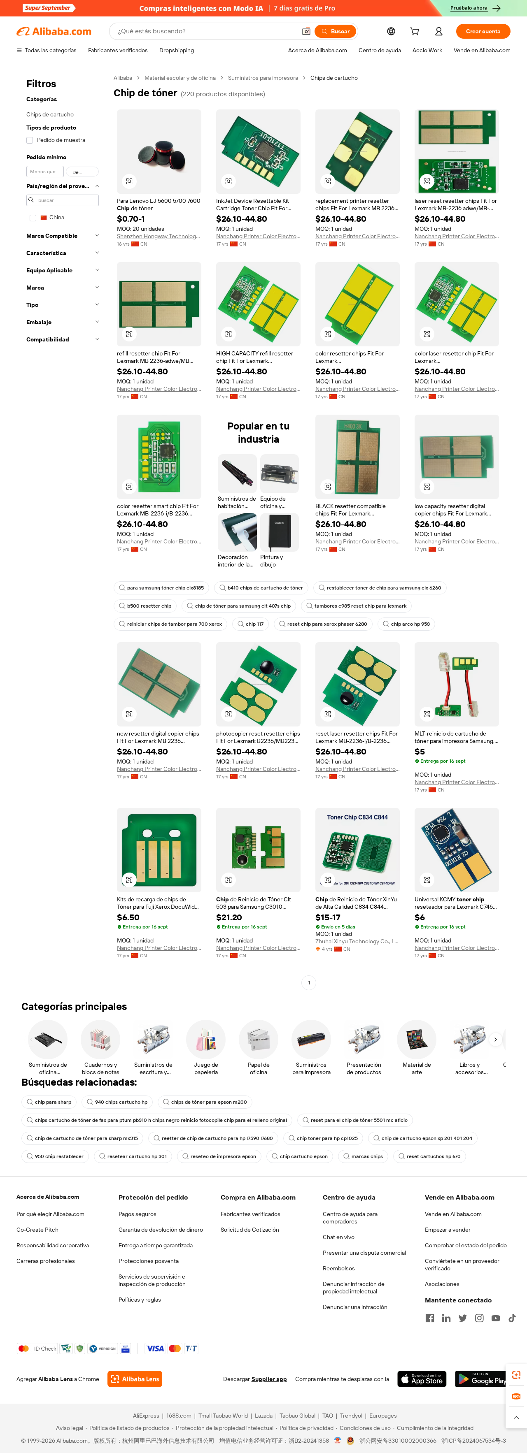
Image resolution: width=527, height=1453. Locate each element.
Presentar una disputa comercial (364, 1252)
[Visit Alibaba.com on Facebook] (430, 1318)
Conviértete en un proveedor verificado (462, 1265)
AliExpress (146, 1415)
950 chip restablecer (59, 1156)
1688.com (178, 1415)
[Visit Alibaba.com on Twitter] (463, 1318)
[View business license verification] (338, 1441)
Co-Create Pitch (37, 1229)
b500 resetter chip (149, 606)
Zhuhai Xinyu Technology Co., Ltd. (357, 941)
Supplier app (269, 1379)
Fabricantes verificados (250, 1214)
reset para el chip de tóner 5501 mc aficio (359, 1120)
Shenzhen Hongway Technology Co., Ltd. (159, 236)
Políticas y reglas (140, 1299)
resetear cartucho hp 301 (137, 1156)
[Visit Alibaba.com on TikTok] (512, 1318)
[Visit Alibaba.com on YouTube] (496, 1318)
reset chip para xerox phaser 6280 (327, 624)
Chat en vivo (338, 1237)
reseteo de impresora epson (223, 1156)
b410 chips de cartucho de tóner (265, 588)
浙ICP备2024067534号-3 (473, 1440)
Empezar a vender (448, 1229)
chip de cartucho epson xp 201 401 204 (427, 1138)
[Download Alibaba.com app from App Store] (422, 1379)
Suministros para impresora (263, 77)
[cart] (416, 32)
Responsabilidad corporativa (52, 1245)
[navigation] (62, 531)
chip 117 (255, 624)
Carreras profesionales (45, 1261)
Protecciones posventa (149, 1261)
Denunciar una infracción (355, 1307)
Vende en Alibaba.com (453, 1214)
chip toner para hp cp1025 (327, 1138)
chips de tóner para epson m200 (209, 1102)
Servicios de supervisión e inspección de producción (152, 1280)
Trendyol (351, 1415)
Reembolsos (339, 1268)
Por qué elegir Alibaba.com (50, 1214)
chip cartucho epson (304, 1156)
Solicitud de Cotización (250, 1229)
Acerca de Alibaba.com (47, 1196)
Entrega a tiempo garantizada (156, 1245)
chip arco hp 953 (410, 624)
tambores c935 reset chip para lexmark (360, 606)
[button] (306, 31)
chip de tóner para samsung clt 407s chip (243, 606)
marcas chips (367, 1156)
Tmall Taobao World (223, 1415)
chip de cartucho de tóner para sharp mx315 (86, 1138)
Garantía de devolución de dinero (161, 1229)
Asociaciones (442, 1284)
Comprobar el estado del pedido (466, 1245)
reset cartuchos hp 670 (434, 1156)
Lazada (264, 1415)
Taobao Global (297, 1415)
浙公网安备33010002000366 (397, 1440)
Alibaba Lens (55, 1379)
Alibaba (123, 77)
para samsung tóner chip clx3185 (165, 588)
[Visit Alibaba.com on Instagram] (479, 1318)
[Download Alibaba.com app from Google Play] (483, 1379)
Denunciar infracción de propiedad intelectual (354, 1288)
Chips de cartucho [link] (334, 77)
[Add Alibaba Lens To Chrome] (134, 1379)
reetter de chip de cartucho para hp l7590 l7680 (217, 1138)
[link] (516, 1375)
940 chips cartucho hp (121, 1102)
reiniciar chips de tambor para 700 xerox (174, 624)
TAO (327, 1415)
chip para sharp (53, 1102)
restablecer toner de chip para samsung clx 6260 (384, 588)
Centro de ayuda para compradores (350, 1218)
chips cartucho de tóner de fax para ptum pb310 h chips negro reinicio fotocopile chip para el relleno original (161, 1120)
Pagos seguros (137, 1214)
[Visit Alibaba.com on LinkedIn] (446, 1318)
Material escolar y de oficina (180, 77)
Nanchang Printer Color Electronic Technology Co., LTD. (258, 236)
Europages (383, 1415)
